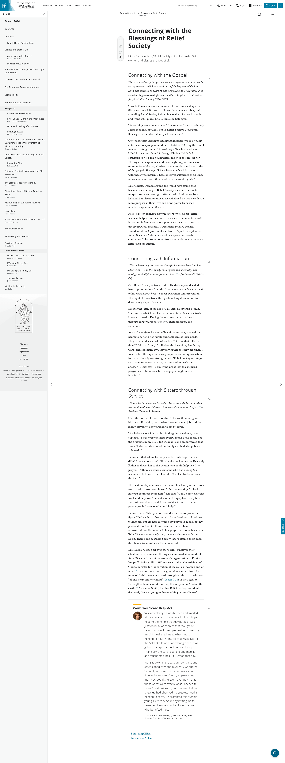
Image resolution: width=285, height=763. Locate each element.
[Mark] (120, 46)
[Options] (279, 14)
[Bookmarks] (266, 14)
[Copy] (120, 52)
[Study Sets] (259, 14)
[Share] (120, 57)
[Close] (120, 40)
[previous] (52, 384)
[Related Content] (273, 14)
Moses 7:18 (171, 580)
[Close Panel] (43, 14)
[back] (3, 14)
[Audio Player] (275, 753)
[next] (281, 384)
